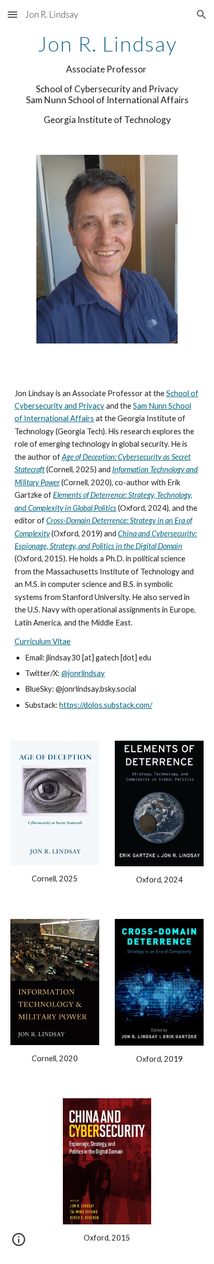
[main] (107, 79)
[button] (12, 14)
